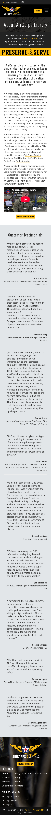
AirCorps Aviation (30, 38)
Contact (19, 785)
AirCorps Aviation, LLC (34, 810)
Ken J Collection (23, 773)
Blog (17, 777)
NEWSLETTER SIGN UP (25, 764)
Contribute (7, 785)
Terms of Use (40, 773)
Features (6, 777)
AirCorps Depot (9, 800)
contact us (26, 174)
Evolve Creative (23, 161)
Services (6, 781)
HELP (18, 781)
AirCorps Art (8, 804)
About (5, 773)
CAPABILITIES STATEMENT (25, 216)
